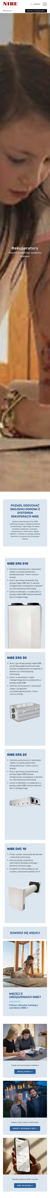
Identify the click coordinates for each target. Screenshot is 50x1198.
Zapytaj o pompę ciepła (36, 11)
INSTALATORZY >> (25, 1072)
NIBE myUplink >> (25, 1186)
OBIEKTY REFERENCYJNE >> (25, 1129)
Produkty (8, 11)
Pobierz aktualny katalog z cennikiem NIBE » (23, 1006)
